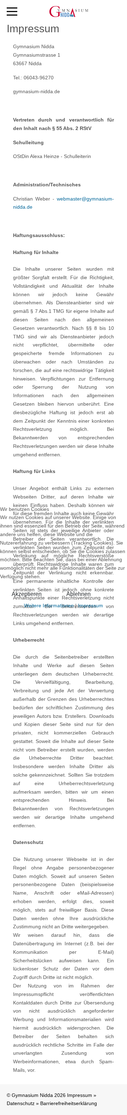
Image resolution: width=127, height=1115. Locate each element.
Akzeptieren (27, 594)
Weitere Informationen (49, 605)
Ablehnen (78, 594)
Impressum (90, 605)
